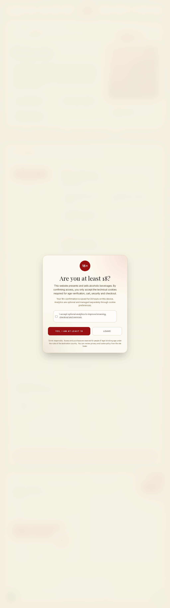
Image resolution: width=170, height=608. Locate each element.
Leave (107, 331)
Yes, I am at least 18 (69, 331)
